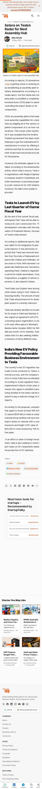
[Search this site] (32, 15)
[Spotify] (23, 704)
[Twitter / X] (3, 704)
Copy (31, 787)
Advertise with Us (9, 732)
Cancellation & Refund (10, 761)
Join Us (11, 46)
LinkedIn (14, 787)
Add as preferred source (30, 46)
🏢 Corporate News (31, 468)
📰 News (9, 463)
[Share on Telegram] (24, 485)
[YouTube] (19, 704)
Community (6, 736)
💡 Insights (21, 463)
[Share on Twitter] (10, 485)
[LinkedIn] (11, 704)
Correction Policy (9, 765)
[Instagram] (15, 704)
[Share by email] (32, 485)
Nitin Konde (17, 38)
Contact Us (6, 724)
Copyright (6, 753)
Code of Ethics (8, 775)
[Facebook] (7, 704)
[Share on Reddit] (28, 485)
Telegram (23, 787)
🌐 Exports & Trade (13, 468)
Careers (5, 728)
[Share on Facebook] (15, 485)
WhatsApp (5, 787)
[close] (39, 6)
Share (38, 787)
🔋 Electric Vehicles (13, 473)
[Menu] (38, 15)
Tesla (7, 84)
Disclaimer (6, 757)
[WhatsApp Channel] (27, 704)
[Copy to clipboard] (37, 485)
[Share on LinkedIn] (19, 485)
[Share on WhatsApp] (6, 485)
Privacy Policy (7, 746)
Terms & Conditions (9, 750)
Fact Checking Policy (10, 779)
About (4, 720)
